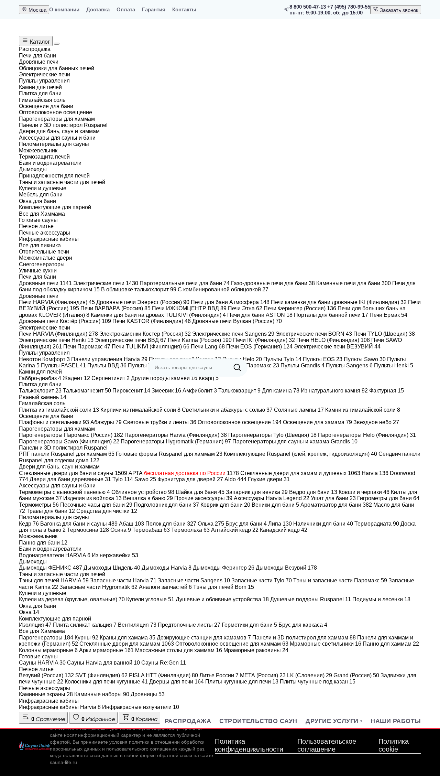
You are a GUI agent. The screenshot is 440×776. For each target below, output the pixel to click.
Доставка (98, 9)
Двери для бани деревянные (70, 479)
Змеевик (166, 391)
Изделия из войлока (92, 498)
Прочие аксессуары (203, 498)
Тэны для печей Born (223, 587)
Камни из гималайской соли (362, 410)
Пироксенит (131, 391)
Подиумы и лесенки (381, 599)
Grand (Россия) (356, 675)
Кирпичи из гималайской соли (140, 410)
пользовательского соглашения (141, 749)
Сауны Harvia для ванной (103, 663)
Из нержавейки (115, 555)
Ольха (211, 524)
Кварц (209, 378)
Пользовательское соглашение (326, 745)
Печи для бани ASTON (260, 315)
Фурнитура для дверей (190, 479)
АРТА (184, 473)
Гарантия (153, 9)
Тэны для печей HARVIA (54, 580)
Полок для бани (170, 524)
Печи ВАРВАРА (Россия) (115, 308)
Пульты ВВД (106, 365)
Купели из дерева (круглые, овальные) (72, 599)
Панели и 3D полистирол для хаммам (304, 637)
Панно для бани (43, 543)
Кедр (29, 524)
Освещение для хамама (317, 422)
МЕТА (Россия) (263, 675)
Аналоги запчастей (165, 587)
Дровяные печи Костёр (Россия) (65, 321)
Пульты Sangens (349, 365)
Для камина (280, 391)
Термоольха (190, 530)
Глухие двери (269, 479)
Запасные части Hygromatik (98, 587)
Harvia (375, 473)
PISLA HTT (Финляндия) (163, 675)
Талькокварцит (239, 391)
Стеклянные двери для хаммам (126, 644)
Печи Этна (245, 308)
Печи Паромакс (86, 346)
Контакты (184, 9)
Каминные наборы (101, 694)
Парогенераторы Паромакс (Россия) (71, 435)
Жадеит (76, 378)
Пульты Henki (393, 365)
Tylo (122, 479)
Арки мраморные (106, 650)
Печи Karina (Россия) (200, 340)
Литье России (219, 675)
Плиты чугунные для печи (241, 682)
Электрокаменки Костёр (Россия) (145, 334)
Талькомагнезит (87, 391)
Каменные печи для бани (353, 283)
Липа (280, 524)
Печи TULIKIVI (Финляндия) (150, 346)
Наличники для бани (323, 524)
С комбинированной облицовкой (223, 289)
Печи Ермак (388, 315)
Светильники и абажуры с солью (227, 410)
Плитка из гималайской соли (59, 410)
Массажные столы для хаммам (178, 650)
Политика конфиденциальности (249, 745)
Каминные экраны (46, 694)
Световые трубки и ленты (159, 422)
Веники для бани (275, 505)
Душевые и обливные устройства (222, 599)
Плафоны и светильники (54, 422)
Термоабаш (151, 530)
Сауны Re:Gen (163, 663)
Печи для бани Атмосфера (230, 302)
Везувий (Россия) (46, 675)
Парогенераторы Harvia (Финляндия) (175, 435)
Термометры (39, 505)
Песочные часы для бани (96, 505)
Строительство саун (258, 721)
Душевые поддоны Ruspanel (310, 599)
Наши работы (396, 721)
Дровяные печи (45, 283)
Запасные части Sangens (194, 580)
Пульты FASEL (63, 365)
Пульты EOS (322, 359)
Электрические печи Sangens (233, 334)
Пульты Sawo (365, 359)
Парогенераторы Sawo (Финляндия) (69, 441)
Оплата (126, 9)
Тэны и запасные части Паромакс (340, 580)
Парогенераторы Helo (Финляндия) (367, 435)
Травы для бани (50, 511)
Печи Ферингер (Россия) (300, 308)
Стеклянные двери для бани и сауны (73, 473)
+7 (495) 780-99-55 (348, 7)
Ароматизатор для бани (336, 505)
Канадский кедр (283, 530)
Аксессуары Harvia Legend (271, 498)
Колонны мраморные (48, 650)
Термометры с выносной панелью (64, 492)
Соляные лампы (299, 410)
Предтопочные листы (189, 625)
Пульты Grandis (302, 365)
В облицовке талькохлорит (138, 289)
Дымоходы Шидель (112, 568)
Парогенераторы (46, 637)
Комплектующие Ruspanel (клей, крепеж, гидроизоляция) (300, 454)
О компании (64, 9)
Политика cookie (393, 745)
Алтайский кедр (234, 530)
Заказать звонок (398, 10)
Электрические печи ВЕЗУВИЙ (337, 346)
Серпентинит (110, 378)
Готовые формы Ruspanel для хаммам (169, 454)
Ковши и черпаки (364, 492)
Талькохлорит (40, 391)
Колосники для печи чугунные (106, 682)
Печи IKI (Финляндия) (264, 340)
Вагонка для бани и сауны (79, 524)
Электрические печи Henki (56, 340)
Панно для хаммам (391, 644)
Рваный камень (42, 397)
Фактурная (386, 391)
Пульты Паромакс (252, 365)
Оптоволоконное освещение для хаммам (231, 644)
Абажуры (106, 422)
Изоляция (35, 625)
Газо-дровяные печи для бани (273, 283)
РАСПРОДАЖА (188, 721)
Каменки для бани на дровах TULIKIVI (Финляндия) (158, 315)
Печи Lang (208, 346)
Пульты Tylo (282, 359)
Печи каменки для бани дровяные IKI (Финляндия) (339, 302)
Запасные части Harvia (123, 580)
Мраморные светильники (325, 644)
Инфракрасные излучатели (140, 707)
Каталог (39, 42)
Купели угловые (150, 599)
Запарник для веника (257, 492)
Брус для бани (246, 524)
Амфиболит (200, 391)
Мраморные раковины (255, 650)
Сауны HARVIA (42, 663)
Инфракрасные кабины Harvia (60, 707)
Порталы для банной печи (331, 315)
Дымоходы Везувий (286, 568)
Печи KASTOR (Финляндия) (151, 321)
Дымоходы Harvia (166, 568)
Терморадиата (376, 524)
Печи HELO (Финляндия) (333, 340)
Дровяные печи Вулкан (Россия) (237, 321)
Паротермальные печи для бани (185, 283)
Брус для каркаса (302, 625)
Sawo (145, 479)
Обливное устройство (142, 492)
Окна (29, 612)
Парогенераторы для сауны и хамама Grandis (295, 441)
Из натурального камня (334, 391)
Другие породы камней (164, 378)
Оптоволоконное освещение (240, 422)
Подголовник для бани (166, 505)
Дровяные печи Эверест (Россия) (142, 302)
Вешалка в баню (148, 498)
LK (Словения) (309, 675)
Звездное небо (376, 422)
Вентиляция (137, 625)
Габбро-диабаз (40, 378)
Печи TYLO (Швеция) (384, 334)
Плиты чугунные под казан (317, 682)
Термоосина (88, 530)
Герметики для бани (249, 625)
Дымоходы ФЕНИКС (50, 568)
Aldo (235, 479)
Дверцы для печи (176, 682)
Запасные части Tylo (261, 580)
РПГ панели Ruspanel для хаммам (66, 454)
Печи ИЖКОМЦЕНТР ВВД (189, 308)
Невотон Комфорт (44, 359)
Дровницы (148, 694)
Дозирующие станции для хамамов (204, 637)
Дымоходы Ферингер (223, 568)
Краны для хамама (127, 637)
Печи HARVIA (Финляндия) (57, 302)
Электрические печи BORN (314, 334)
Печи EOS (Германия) (259, 346)
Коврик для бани (225, 505)
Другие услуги (332, 721)
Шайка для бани (200, 492)
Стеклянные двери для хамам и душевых (300, 473)
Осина (120, 530)
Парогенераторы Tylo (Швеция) (272, 435)
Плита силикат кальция (85, 625)
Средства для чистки (106, 511)
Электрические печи (105, 283)
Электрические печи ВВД (130, 340)
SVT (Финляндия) (101, 675)
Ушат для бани (333, 498)
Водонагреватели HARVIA (54, 555)
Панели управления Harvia (109, 359)
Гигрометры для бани (388, 498)
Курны (86, 637)
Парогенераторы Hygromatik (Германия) (176, 441)
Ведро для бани (313, 492)
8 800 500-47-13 (307, 7)
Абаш (131, 524)
